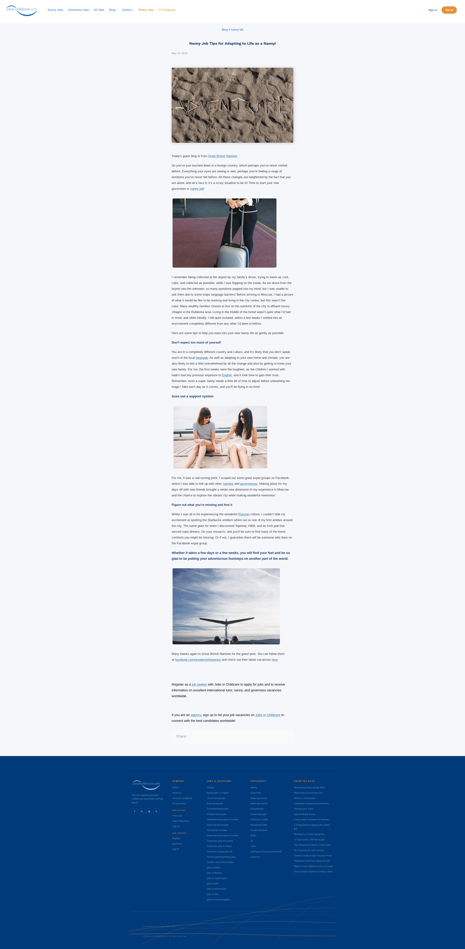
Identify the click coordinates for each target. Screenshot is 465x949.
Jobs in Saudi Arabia (217, 878)
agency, (196, 715)
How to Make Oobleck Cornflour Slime (313, 871)
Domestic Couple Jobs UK (219, 851)
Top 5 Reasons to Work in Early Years (312, 844)
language (202, 357)
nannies (228, 483)
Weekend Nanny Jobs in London (222, 819)
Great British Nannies (222, 156)
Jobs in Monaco (214, 872)
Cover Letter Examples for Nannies (311, 819)
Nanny (253, 787)
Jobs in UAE (212, 883)
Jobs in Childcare (267, 715)
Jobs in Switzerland (216, 888)
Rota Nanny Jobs (215, 803)
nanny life (237, 29)
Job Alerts (177, 843)
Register (176, 838)
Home (175, 787)
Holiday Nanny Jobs (216, 814)
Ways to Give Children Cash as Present (313, 866)
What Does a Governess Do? (308, 792)
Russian (243, 514)
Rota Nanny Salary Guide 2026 (309, 787)
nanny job (196, 188)
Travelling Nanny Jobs (218, 808)
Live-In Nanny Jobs (216, 798)
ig (149, 811)
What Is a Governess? (305, 798)
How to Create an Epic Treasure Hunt (312, 855)
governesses (249, 483)
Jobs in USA (212, 894)
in (142, 811)
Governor (255, 856)
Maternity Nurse (258, 798)
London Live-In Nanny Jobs (220, 862)
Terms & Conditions (182, 798)
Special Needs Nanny (305, 814)
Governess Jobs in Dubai (219, 846)
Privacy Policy (179, 803)
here (275, 659)
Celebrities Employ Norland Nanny (311, 803)
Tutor (253, 846)
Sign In (175, 826)
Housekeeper (257, 808)
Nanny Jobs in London (218, 792)
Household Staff (258, 824)
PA (251, 840)
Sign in (432, 10)
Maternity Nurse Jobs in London (222, 835)
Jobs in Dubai (213, 867)
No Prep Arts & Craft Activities (309, 850)
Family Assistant (258, 830)
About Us (177, 792)
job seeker (200, 684)
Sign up (449, 10)
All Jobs (210, 787)
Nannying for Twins (304, 808)
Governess (255, 792)
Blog (225, 29)
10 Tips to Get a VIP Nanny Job (309, 839)
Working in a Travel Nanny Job (309, 834)
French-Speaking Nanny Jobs (221, 856)
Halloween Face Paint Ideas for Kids (312, 860)
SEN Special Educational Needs (266, 851)
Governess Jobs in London (220, 840)
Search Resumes (180, 820)
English (227, 375)
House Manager (258, 814)
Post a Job (177, 815)
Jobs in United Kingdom (218, 899)
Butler (253, 835)
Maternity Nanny (258, 803)
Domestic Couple (259, 819)
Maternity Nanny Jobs (218, 824)
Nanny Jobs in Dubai (217, 830)
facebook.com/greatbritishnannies (198, 659)
